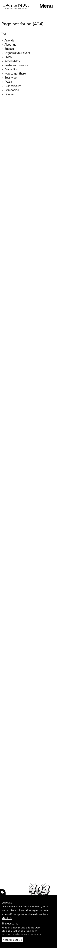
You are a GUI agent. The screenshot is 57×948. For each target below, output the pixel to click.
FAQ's (8, 82)
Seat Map (10, 78)
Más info (7, 918)
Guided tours (12, 86)
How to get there (15, 73)
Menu (46, 6)
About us (10, 45)
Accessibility (12, 61)
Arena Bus (11, 69)
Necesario (11, 923)
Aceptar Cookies (12, 939)
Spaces (9, 49)
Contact (9, 94)
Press (7, 57)
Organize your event (17, 53)
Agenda (9, 40)
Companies (11, 90)
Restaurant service (16, 65)
